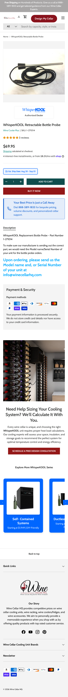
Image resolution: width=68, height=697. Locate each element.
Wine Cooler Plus (11, 130)
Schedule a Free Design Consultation (34, 451)
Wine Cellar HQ (16, 689)
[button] (25, 16)
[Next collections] (65, 502)
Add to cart (46, 181)
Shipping (7, 151)
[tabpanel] (34, 256)
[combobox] (34, 26)
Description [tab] (9, 227)
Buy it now (34, 191)
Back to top (34, 553)
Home (5, 37)
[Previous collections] (2, 502)
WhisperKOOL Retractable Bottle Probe (27, 37)
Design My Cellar (44, 18)
